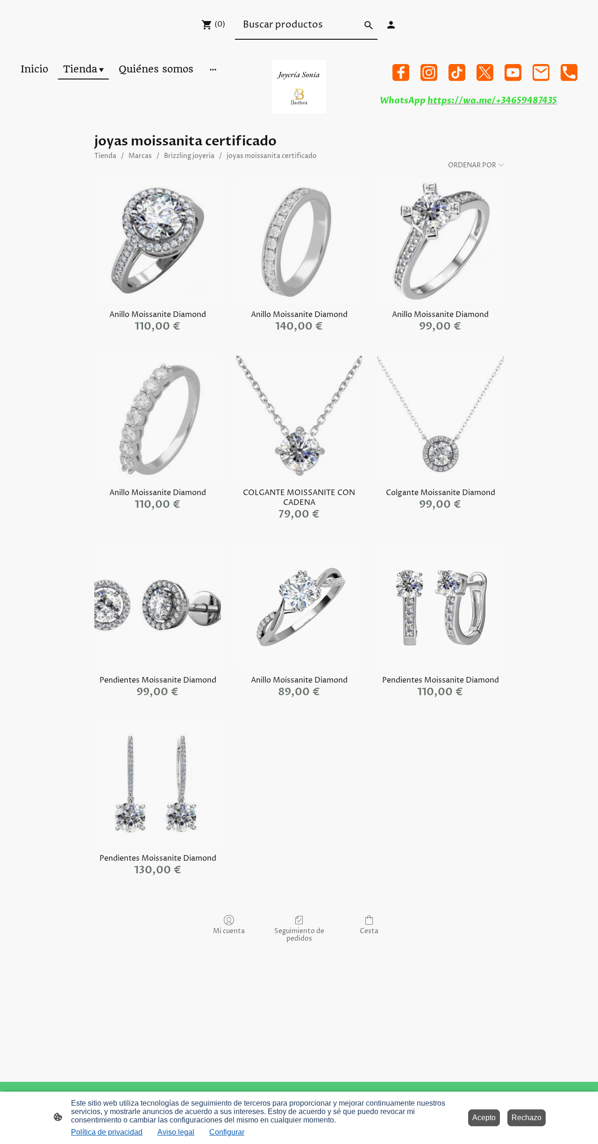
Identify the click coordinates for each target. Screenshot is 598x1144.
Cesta (369, 931)
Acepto (484, 1118)
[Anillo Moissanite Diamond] (157, 241)
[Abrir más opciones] (213, 69)
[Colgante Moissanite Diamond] (440, 419)
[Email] (541, 72)
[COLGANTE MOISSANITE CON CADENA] (299, 419)
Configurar (226, 1132)
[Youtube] (513, 72)
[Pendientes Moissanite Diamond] (157, 606)
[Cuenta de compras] (391, 24)
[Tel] (569, 72)
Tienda (105, 155)
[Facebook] (400, 72)
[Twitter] (485, 72)
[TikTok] (456, 72)
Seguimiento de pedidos (299, 935)
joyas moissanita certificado (272, 155)
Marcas (140, 155)
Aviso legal (175, 1132)
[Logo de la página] (299, 87)
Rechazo (526, 1118)
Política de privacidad (106, 1132)
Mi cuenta (229, 931)
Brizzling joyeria (189, 155)
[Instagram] (428, 72)
